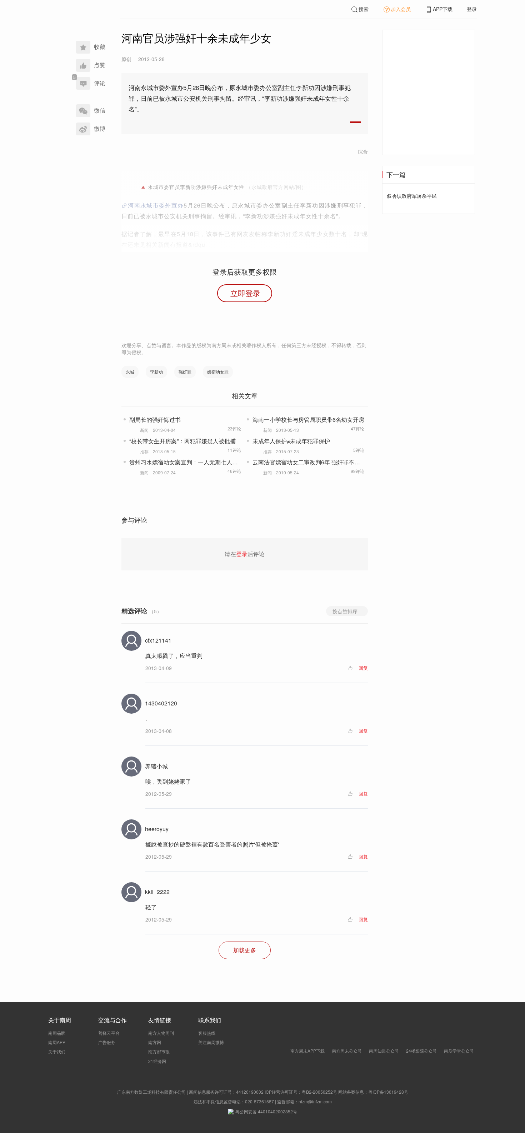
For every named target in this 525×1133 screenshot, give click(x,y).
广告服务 (106, 1042)
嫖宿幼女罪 (218, 372)
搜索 (364, 9)
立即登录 (245, 293)
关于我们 (56, 1051)
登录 (472, 9)
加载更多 (244, 950)
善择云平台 (109, 1033)
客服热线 (206, 1033)
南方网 (154, 1042)
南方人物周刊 (161, 1033)
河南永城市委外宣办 (156, 205)
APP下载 (442, 9)
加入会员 (401, 9)
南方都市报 (159, 1051)
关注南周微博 (211, 1042)
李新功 (156, 372)
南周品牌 (56, 1033)
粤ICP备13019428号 (388, 1092)
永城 (130, 372)
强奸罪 (185, 372)
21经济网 (157, 1061)
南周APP (56, 1042)
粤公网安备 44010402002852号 (266, 1111)
